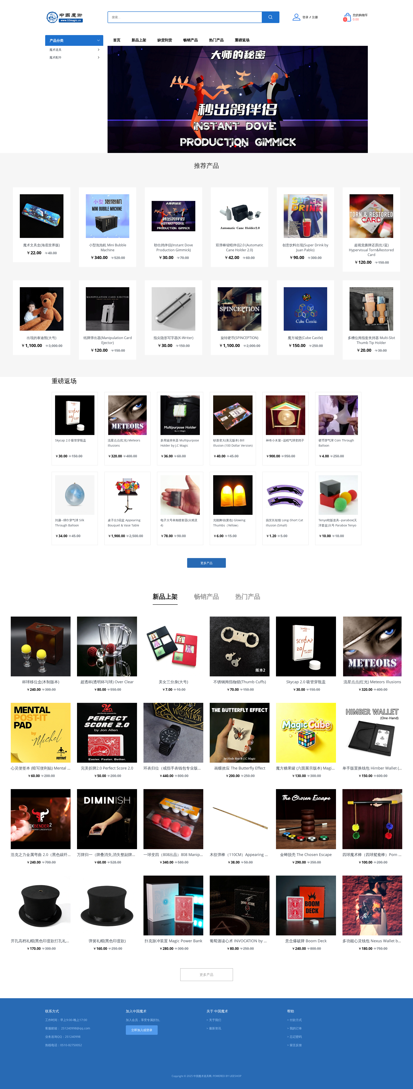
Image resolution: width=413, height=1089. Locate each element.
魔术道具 (55, 50)
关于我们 (215, 1020)
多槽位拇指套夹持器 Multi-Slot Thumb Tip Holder (371, 340)
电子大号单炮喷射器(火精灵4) (178, 522)
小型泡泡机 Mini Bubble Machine (107, 247)
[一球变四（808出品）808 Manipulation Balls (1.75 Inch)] (173, 819)
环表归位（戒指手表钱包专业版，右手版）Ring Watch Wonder (198, 768)
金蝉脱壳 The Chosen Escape (306, 854)
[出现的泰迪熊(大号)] (41, 309)
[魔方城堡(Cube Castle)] (305, 309)
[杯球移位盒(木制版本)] (41, 646)
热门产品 (216, 39)
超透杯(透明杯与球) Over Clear (107, 681)
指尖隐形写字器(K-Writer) (173, 337)
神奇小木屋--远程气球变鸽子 (285, 440)
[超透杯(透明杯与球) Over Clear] (107, 646)
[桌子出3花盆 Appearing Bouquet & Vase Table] (121, 543)
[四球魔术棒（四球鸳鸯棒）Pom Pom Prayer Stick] (372, 819)
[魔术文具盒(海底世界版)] (41, 216)
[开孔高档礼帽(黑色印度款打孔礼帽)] (41, 905)
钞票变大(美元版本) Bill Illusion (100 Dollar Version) (233, 442)
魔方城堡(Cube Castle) (305, 337)
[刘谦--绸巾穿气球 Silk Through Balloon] (68, 543)
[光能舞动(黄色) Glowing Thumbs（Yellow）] (226, 543)
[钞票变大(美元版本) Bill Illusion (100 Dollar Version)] (226, 463)
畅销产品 (190, 39)
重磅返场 (242, 39)
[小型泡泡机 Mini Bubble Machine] (107, 216)
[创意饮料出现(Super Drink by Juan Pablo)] (305, 216)
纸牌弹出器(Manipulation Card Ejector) (107, 340)
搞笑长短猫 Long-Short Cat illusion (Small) (284, 522)
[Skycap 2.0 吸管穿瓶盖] (68, 463)
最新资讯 (215, 1028)
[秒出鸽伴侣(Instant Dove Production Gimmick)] (173, 216)
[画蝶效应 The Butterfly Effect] (240, 733)
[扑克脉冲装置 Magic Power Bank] (173, 905)
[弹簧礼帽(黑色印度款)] (107, 905)
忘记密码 (296, 1037)
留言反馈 (296, 1045)
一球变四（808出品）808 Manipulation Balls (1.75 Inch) (192, 854)
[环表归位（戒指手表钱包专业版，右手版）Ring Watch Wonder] (173, 733)
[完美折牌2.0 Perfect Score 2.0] (107, 733)
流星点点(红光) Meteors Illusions (124, 442)
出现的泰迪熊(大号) (41, 337)
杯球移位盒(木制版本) (40, 681)
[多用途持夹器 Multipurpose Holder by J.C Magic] (173, 463)
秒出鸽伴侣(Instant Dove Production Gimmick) (173, 247)
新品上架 (139, 39)
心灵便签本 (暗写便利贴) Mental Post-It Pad (49, 768)
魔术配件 (55, 57)
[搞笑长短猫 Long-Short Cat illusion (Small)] (279, 543)
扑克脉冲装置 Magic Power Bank (173, 940)
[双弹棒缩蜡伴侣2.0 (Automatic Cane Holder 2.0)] (239, 216)
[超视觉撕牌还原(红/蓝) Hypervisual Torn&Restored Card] (371, 216)
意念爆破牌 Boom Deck (306, 940)
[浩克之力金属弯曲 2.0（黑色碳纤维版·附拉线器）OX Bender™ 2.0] (41, 819)
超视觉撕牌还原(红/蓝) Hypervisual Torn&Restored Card (371, 250)
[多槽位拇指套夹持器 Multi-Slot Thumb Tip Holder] (371, 309)
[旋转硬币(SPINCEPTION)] (239, 309)
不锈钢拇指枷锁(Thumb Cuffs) (239, 681)
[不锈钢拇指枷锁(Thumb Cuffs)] (240, 646)
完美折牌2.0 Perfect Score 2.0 (107, 768)
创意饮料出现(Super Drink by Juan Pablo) (305, 247)
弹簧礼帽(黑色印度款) (107, 940)
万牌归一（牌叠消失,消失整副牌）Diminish (114, 854)
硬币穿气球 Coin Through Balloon (336, 442)
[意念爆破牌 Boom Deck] (306, 905)
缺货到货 (164, 39)
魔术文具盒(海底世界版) (41, 245)
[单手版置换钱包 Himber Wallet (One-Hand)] (372, 733)
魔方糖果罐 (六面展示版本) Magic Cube (310, 768)
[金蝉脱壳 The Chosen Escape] (306, 819)
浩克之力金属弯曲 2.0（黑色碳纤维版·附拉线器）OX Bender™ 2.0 (68, 854)
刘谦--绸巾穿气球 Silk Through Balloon (69, 522)
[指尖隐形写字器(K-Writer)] (173, 309)
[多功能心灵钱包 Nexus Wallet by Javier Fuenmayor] (372, 905)
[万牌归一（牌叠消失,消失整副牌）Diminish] (107, 819)
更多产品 (206, 563)
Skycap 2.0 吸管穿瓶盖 (70, 440)
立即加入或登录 (141, 1030)
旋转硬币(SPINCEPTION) (239, 337)
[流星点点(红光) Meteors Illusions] (121, 463)
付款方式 (296, 1020)
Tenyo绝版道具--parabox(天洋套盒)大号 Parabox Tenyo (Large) (338, 523)
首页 (116, 39)
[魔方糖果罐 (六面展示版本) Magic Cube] (306, 733)
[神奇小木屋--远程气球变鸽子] (279, 463)
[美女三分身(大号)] (173, 646)
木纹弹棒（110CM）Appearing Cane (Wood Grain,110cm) (261, 854)
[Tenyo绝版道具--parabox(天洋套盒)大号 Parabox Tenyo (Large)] (331, 543)
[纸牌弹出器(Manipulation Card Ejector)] (107, 309)
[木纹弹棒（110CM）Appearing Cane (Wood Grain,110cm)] (240, 819)
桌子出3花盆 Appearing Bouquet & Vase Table (124, 522)
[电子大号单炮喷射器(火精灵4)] (173, 543)
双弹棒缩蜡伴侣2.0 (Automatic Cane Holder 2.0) (239, 247)
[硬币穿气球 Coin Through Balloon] (331, 463)
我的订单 (296, 1028)
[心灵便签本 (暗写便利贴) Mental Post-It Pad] (41, 733)
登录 (305, 17)
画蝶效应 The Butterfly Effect (239, 768)
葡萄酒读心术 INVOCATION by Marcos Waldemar (253, 940)
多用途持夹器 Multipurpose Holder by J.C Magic (179, 442)
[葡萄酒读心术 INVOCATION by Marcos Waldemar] (240, 905)
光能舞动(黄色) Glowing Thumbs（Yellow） (229, 522)
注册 (315, 17)
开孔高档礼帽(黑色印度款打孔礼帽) (41, 940)
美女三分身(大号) (173, 681)
